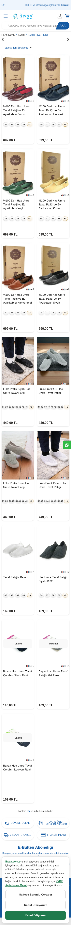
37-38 (5, 407)
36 (6, 124)
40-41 (18, 407)
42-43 (25, 407)
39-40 (11, 407)
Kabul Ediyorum (35, 915)
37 (12, 124)
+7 (29, 124)
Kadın (21, 34)
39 (23, 124)
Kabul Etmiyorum (35, 905)
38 (18, 124)
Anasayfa (10, 34)
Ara (62, 25)
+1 (31, 407)
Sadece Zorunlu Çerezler (35, 894)
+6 (65, 313)
